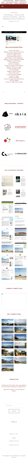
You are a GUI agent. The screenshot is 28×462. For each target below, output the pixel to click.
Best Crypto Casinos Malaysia (14, 58)
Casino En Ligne (14, 76)
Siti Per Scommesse (14, 64)
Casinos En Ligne (14, 77)
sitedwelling (14, 12)
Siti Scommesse (14, 62)
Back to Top (14, 434)
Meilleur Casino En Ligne (14, 67)
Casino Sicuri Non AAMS (14, 74)
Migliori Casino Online (14, 71)
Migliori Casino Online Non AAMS (14, 59)
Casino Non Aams (14, 50)
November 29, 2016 (14, 21)
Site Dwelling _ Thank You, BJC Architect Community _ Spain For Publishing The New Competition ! (14, 17)
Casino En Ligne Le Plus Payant (14, 65)
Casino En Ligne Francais (14, 55)
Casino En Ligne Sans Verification (14, 79)
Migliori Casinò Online (14, 61)
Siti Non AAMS (14, 70)
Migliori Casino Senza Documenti (14, 52)
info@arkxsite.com (14, 445)
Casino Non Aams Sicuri (14, 56)
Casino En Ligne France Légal (14, 82)
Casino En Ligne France (14, 53)
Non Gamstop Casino (12, 2)
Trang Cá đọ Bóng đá (20, 3)
